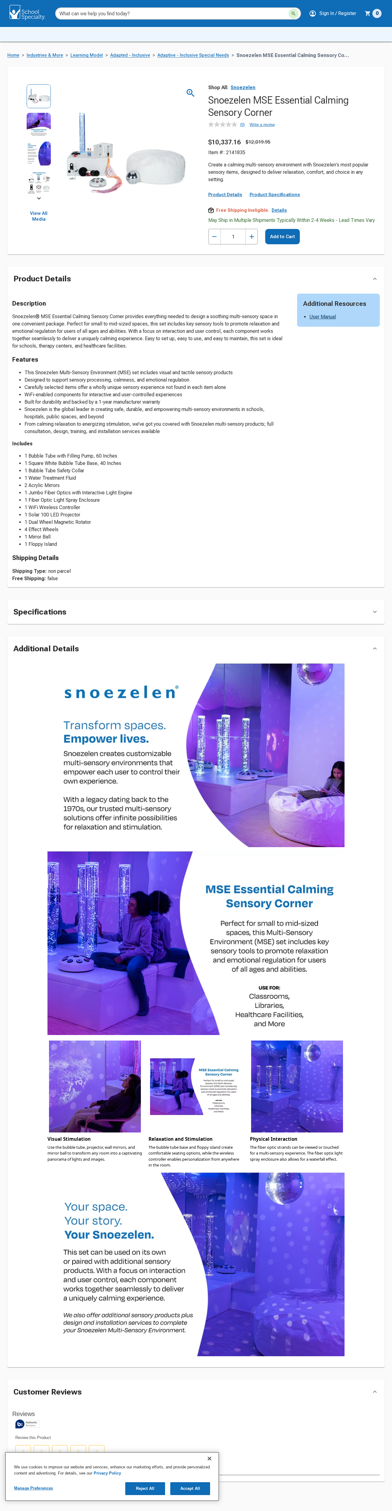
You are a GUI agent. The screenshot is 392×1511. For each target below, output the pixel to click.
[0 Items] (368, 13)
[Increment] (251, 237)
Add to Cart (282, 236)
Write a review (262, 124)
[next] (39, 199)
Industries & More (45, 55)
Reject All (145, 1488)
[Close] (209, 1458)
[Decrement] (214, 237)
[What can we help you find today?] (293, 14)
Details (279, 210)
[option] (38, 98)
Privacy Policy (107, 1473)
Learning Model (86, 55)
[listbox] (38, 141)
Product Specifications (275, 194)
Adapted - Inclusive (130, 55)
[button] (332, 13)
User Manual (322, 317)
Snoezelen (243, 87)
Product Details (225, 194)
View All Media (38, 216)
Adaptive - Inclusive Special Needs (193, 55)
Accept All (190, 1488)
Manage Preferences (33, 1488)
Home (13, 55)
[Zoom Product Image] (190, 93)
